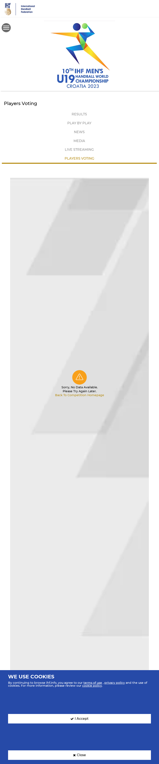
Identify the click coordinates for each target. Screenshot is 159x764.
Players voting (79, 158)
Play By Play (79, 123)
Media (79, 141)
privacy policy (114, 683)
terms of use (92, 683)
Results (79, 114)
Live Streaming (79, 150)
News (79, 132)
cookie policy (92, 685)
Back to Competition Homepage (79, 395)
